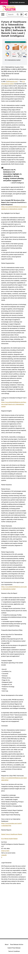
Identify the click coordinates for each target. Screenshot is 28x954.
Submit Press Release (14, 948)
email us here (5, 850)
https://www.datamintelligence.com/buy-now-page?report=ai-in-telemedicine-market (13, 404)
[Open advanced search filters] (21, 14)
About (6, 944)
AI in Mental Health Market (9, 838)
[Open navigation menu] (2, 14)
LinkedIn (4, 855)
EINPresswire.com (11, 81)
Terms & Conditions (14, 951)
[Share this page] (26, 14)
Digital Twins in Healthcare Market (11, 834)
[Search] (18, 14)
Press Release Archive (16, 944)
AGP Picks (4, 2)
